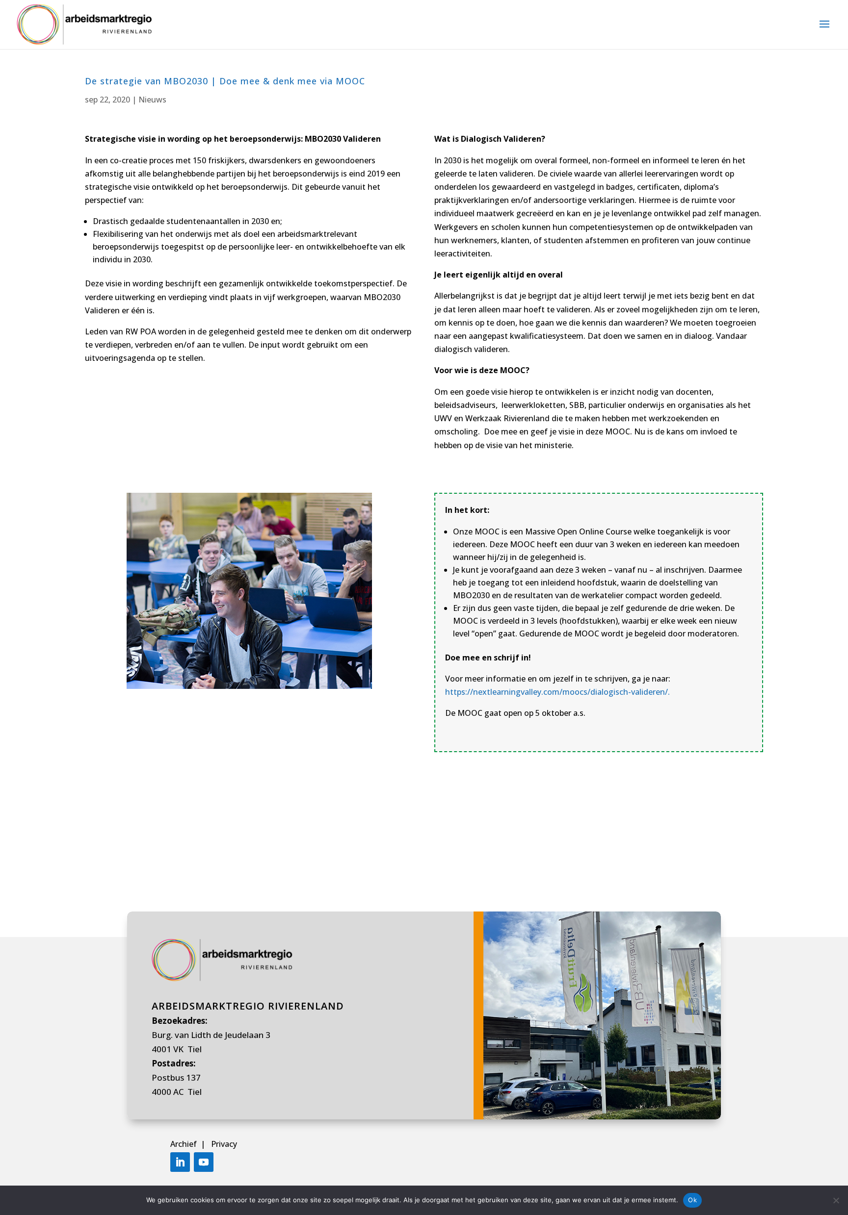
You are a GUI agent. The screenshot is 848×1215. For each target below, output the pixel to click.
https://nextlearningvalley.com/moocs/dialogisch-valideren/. (557, 691)
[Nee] (836, 1200)
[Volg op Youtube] (203, 1162)
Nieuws (152, 99)
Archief (184, 1144)
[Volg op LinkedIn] (180, 1162)
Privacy (224, 1144)
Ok (692, 1200)
